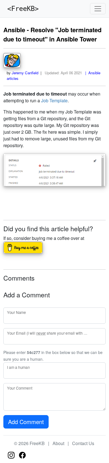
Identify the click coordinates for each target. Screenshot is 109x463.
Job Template (54, 100)
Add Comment (26, 422)
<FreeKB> (21, 9)
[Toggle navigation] (98, 8)
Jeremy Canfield (25, 72)
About (58, 443)
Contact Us (83, 443)
